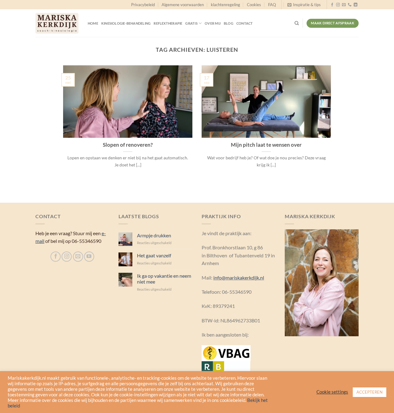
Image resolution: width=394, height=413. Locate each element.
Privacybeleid (143, 4)
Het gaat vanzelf (154, 255)
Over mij (213, 23)
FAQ (272, 4)
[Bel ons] (350, 5)
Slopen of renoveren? (128, 145)
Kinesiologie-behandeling (126, 23)
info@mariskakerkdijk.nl (238, 277)
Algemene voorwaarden (183, 4)
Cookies (254, 4)
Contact (244, 23)
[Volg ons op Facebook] (332, 5)
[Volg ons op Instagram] (338, 5)
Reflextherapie (168, 23)
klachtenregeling (225, 4)
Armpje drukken (154, 235)
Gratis (191, 23)
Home (93, 23)
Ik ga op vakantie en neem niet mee (164, 278)
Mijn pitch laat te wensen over (266, 145)
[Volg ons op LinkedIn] (355, 5)
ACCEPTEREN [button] (369, 392)
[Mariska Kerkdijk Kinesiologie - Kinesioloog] (56, 23)
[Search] (297, 23)
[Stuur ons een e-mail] (344, 5)
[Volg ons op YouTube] (89, 256)
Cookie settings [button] (332, 392)
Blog (228, 23)
